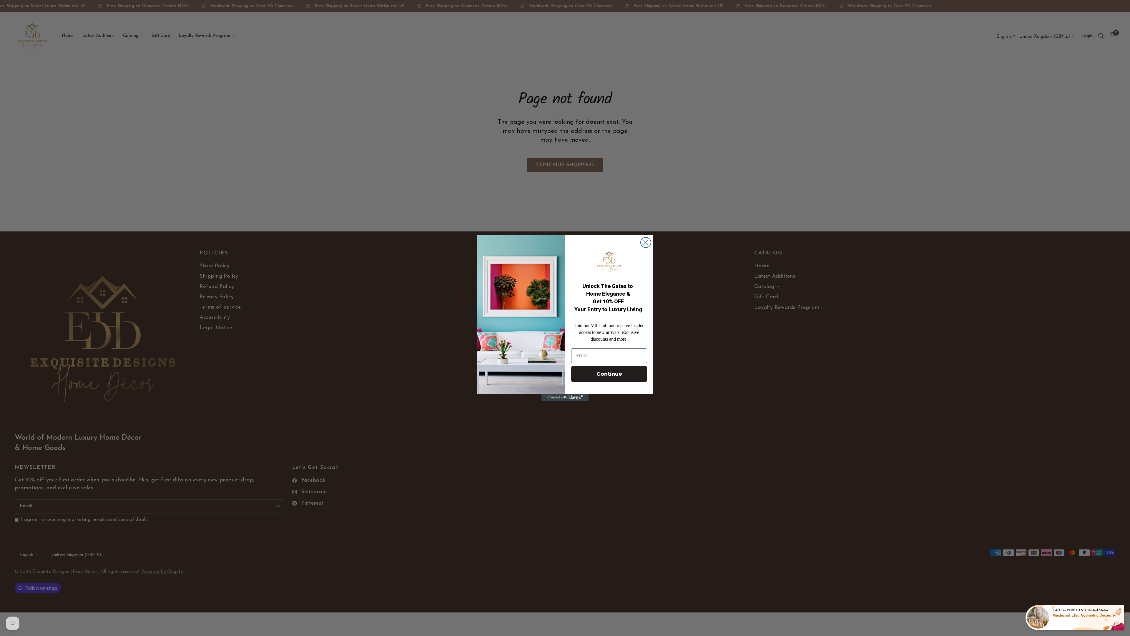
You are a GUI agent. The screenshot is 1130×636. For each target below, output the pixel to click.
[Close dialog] (646, 242)
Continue (609, 373)
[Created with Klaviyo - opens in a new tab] (565, 397)
